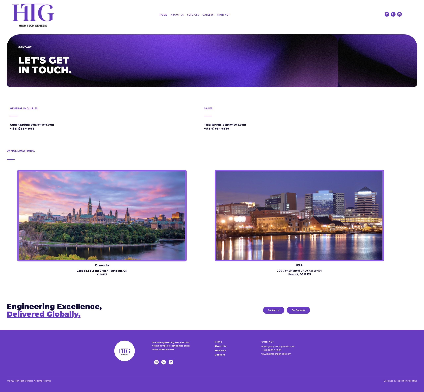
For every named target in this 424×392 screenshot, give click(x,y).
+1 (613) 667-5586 (22, 129)
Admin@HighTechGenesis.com (32, 125)
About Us (177, 14)
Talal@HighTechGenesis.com (225, 125)
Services (193, 14)
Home (163, 14)
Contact (223, 14)
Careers (208, 14)
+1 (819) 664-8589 (216, 129)
